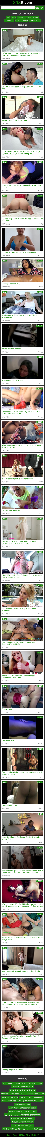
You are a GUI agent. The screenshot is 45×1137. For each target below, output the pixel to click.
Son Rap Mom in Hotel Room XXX (22, 1111)
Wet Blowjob (35, 20)
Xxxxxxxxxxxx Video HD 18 (32, 1094)
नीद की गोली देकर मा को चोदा (30, 1115)
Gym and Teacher (12, 1115)
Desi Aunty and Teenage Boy (31, 1097)
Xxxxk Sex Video (9, 1101)
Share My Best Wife (10, 1097)
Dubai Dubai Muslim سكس (22, 1125)
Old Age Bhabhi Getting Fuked (30, 1101)
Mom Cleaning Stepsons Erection (22, 1108)
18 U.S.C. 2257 (32, 1135)
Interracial (22, 17)
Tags (15, 1135)
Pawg (17, 20)
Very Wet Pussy (35, 1083)
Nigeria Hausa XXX (22, 1104)
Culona (25, 20)
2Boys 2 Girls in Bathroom (22, 1122)
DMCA (22, 1135)
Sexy (14, 17)
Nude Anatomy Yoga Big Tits (15, 1083)
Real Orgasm (33, 17)
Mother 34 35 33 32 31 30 (14, 1129)
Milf (8, 17)
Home (9, 1135)
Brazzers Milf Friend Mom (22, 1087)
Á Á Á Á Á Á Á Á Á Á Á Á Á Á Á (22, 1090)
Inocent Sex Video (34, 1129)
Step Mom (9, 20)
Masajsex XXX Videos (10, 1094)
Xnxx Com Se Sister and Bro (22, 1118)
